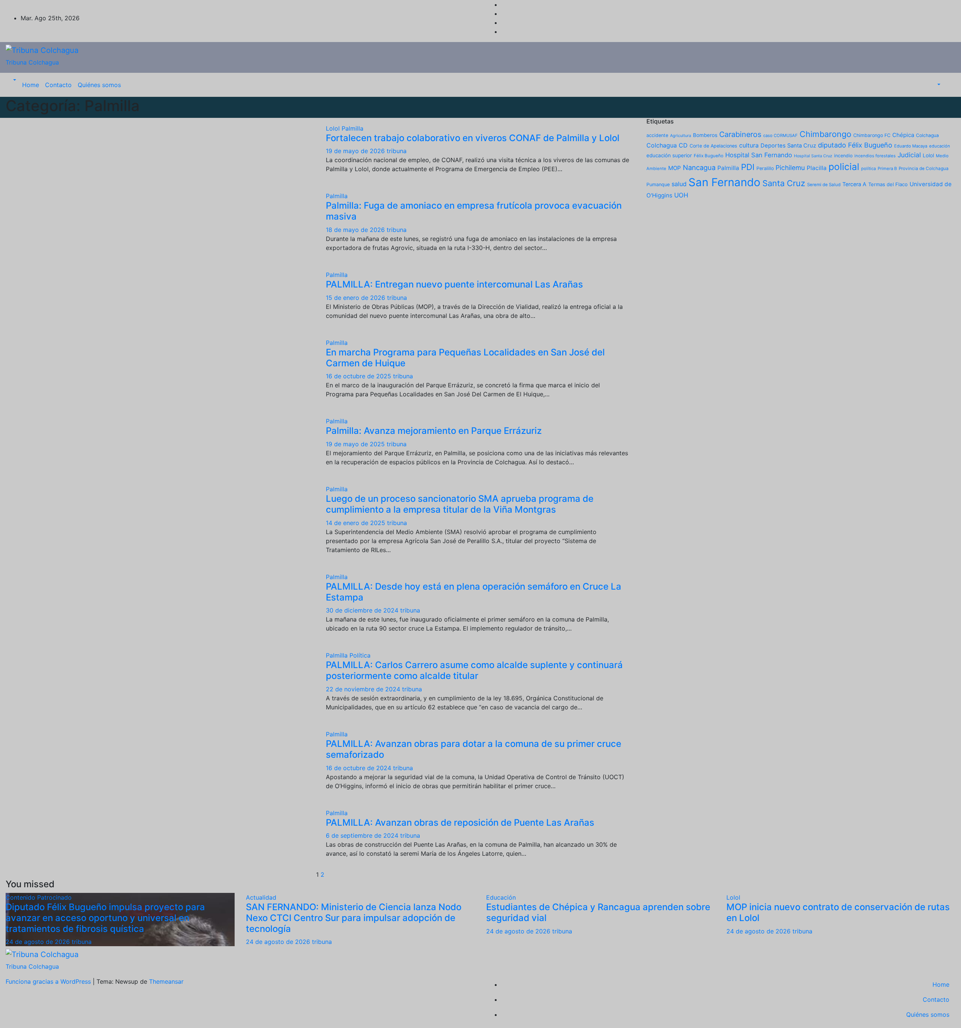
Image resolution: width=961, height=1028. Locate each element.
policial (843, 166)
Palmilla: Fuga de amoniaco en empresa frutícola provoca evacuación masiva (474, 211)
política (868, 168)
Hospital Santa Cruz (813, 156)
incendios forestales (875, 155)
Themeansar (166, 981)
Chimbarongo (825, 134)
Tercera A (854, 184)
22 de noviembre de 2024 (364, 689)
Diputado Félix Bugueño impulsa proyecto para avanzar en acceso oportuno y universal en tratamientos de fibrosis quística (105, 918)
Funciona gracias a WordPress (49, 981)
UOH (681, 195)
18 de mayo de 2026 (356, 229)
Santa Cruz (783, 183)
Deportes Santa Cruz (788, 145)
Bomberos (705, 135)
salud (679, 184)
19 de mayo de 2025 (356, 444)
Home (30, 85)
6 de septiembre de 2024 (363, 835)
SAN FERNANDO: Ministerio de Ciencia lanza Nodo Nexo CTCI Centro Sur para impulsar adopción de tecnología (353, 918)
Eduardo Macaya (910, 146)
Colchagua (927, 135)
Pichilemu (790, 168)
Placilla (817, 168)
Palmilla (352, 128)
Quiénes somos (99, 85)
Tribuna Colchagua (32, 62)
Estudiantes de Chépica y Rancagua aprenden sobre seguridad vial (598, 912)
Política (360, 655)
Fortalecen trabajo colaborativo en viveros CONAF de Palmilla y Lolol (472, 137)
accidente (657, 135)
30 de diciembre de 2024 (363, 610)
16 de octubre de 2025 (359, 376)
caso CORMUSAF (780, 135)
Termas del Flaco (888, 184)
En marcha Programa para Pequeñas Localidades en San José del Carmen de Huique (465, 358)
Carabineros (740, 134)
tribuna (397, 151)
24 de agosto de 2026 (39, 941)
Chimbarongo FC (871, 135)
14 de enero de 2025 (356, 523)
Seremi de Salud (823, 184)
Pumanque (658, 184)
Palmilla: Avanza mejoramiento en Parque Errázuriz (434, 430)
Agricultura (680, 135)
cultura (749, 145)
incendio (843, 155)
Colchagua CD (667, 145)
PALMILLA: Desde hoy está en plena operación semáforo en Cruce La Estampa (473, 592)
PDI (748, 167)
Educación (501, 897)
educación (939, 146)
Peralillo (765, 168)
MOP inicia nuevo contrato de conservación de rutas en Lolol (838, 912)
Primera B (887, 168)
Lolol (334, 128)
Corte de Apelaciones (713, 146)
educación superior (669, 155)
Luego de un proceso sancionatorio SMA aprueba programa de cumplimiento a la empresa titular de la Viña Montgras (459, 504)
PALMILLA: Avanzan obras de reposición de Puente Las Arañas (460, 822)
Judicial (909, 155)
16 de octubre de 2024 (359, 768)
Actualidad (261, 897)
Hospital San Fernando (758, 155)
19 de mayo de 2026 (356, 151)
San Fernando (724, 182)
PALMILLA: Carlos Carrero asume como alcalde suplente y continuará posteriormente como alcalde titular (474, 670)
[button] (14, 80)
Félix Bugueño (708, 155)
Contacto (58, 85)
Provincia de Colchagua (924, 168)
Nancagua (699, 167)
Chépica (903, 134)
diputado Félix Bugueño (855, 145)
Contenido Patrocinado (39, 897)
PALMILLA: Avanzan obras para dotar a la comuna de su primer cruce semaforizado (473, 749)
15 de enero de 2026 (356, 297)
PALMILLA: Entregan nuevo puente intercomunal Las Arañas (454, 284)
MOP (674, 168)
